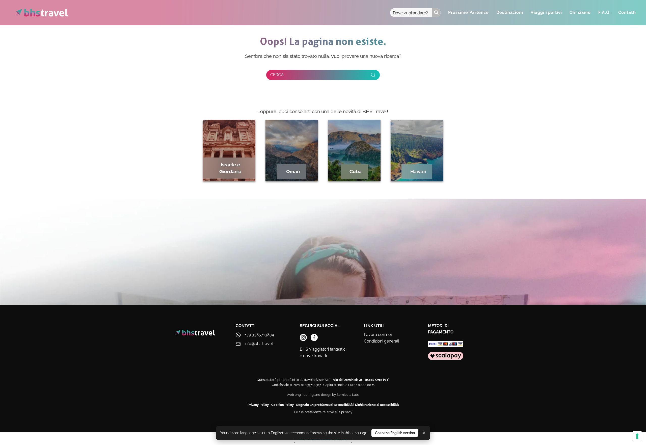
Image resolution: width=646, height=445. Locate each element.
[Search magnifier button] (436, 12)
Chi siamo (580, 12)
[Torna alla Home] (41, 12)
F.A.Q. (604, 12)
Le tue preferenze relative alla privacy (323, 412)
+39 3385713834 (259, 334)
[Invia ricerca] (373, 75)
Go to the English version (395, 433)
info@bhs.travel (259, 343)
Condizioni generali (381, 341)
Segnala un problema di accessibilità (324, 405)
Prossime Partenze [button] (468, 12)
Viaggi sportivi (546, 12)
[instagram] (303, 337)
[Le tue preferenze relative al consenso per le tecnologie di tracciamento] (637, 436)
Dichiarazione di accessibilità (377, 405)
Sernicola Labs (348, 395)
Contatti (627, 12)
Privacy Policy (258, 405)
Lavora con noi (378, 334)
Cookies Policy (282, 405)
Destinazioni (509, 12)
